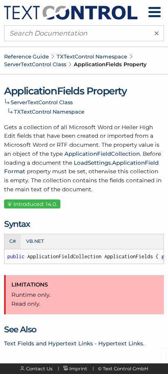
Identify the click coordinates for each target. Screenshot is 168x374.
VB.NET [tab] (35, 241)
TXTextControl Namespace (92, 56)
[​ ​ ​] (154, 12)
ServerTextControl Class (35, 64)
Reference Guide (26, 56)
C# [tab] (12, 241)
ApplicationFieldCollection (102, 153)
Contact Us (39, 369)
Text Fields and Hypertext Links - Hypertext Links (73, 343)
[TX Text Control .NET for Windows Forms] (70, 12)
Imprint (78, 369)
